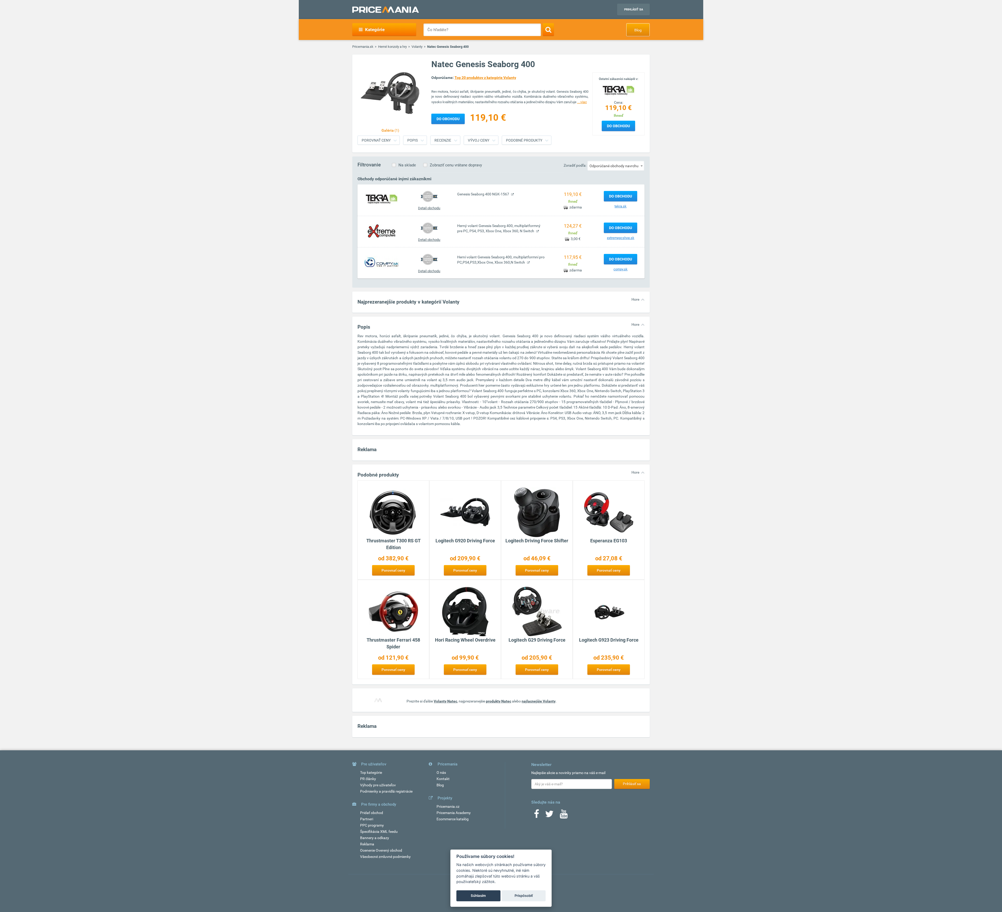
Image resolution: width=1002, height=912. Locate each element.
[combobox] (616, 165)
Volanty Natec (445, 701)
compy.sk (620, 269)
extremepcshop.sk (620, 238)
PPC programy (372, 825)
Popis (412, 140)
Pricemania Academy (454, 813)
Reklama (367, 844)
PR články (368, 779)
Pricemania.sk (362, 47)
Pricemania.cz (448, 806)
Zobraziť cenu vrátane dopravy (456, 165)
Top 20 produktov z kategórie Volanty (485, 77)
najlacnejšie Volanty (539, 701)
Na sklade (407, 165)
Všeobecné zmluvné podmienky (385, 857)
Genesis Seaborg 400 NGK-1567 (483, 194)
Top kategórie (371, 772)
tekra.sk (621, 206)
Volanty (416, 47)
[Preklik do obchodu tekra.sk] (381, 199)
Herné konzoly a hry (392, 47)
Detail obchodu (429, 208)
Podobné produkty (524, 140)
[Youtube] (563, 815)
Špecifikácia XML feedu (379, 831)
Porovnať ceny (376, 140)
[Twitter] (549, 815)
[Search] (548, 29)
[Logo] (618, 90)
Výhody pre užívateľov (378, 785)
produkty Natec (498, 701)
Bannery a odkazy (374, 838)
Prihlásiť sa (633, 9)
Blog (638, 30)
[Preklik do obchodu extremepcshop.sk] (381, 231)
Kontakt (443, 779)
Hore (635, 299)
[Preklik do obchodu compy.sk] (381, 262)
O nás (441, 772)
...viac (582, 102)
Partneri (366, 819)
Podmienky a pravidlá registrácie (386, 791)
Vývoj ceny (478, 140)
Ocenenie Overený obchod (381, 850)
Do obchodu (618, 126)
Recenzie (442, 140)
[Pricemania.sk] (385, 9)
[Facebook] (536, 815)
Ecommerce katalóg (453, 819)
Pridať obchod (371, 813)
